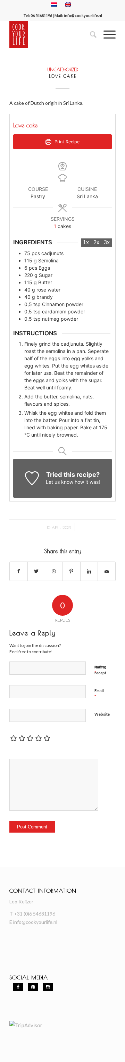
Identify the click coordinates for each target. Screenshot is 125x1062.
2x (96, 242)
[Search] (90, 34)
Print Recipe (66, 141)
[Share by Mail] (106, 571)
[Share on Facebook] (18, 571)
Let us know (59, 482)
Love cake (62, 76)
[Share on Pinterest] (71, 571)
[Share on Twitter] (36, 571)
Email (99, 693)
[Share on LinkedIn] (89, 571)
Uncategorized (62, 69)
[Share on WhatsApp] (53, 571)
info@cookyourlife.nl (83, 15)
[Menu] (106, 34)
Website (102, 714)
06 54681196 (41, 15)
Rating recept (100, 670)
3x (107, 242)
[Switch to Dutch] (54, 4)
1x (86, 242)
